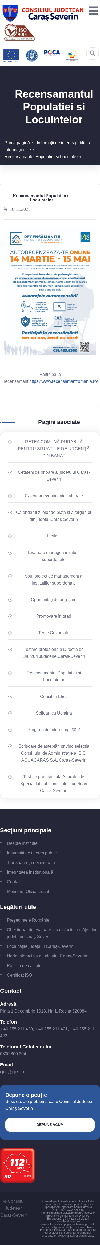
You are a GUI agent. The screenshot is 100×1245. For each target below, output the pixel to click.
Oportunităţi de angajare (54, 599)
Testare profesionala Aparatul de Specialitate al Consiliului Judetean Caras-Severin (53, 783)
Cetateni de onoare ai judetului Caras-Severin (54, 476)
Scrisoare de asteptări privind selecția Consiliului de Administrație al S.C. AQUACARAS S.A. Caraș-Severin (53, 753)
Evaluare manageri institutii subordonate (53, 556)
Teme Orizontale (53, 633)
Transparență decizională (31, 862)
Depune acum (50, 1124)
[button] (92, 11)
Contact (14, 882)
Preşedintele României (28, 920)
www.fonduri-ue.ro (68, 1221)
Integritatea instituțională (30, 872)
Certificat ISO (19, 975)
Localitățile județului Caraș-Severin (40, 946)
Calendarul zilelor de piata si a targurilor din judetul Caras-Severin (53, 516)
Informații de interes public (61, 142)
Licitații (54, 536)
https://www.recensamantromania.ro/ (63, 381)
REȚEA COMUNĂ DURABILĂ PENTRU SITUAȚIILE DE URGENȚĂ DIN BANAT (54, 449)
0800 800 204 (13, 1054)
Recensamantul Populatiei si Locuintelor (43, 156)
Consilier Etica (54, 696)
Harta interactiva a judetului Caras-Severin (47, 956)
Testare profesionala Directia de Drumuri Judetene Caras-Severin (54, 653)
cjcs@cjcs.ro (12, 1072)
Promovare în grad (53, 616)
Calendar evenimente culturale (54, 496)
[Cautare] (92, 53)
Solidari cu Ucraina (54, 713)
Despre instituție (22, 843)
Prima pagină (17, 142)
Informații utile (18, 149)
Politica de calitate (24, 965)
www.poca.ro (75, 1210)
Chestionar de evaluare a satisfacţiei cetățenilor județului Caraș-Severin (52, 933)
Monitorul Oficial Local (28, 891)
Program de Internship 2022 (53, 729)
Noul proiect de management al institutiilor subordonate (53, 579)
